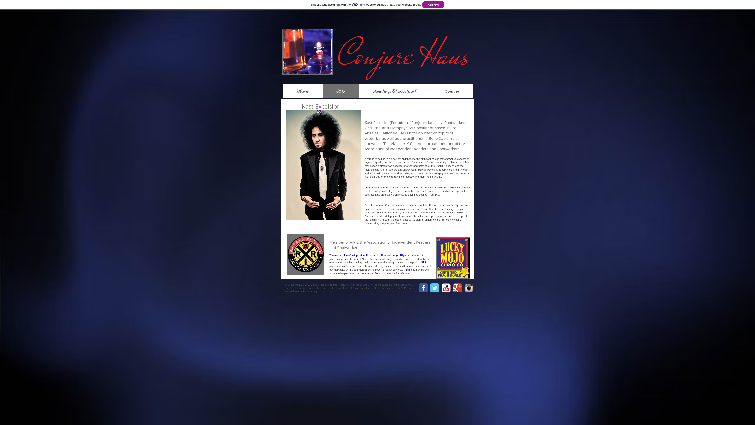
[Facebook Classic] (423, 287)
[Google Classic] (457, 287)
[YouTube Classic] (446, 287)
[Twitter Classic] (434, 287)
